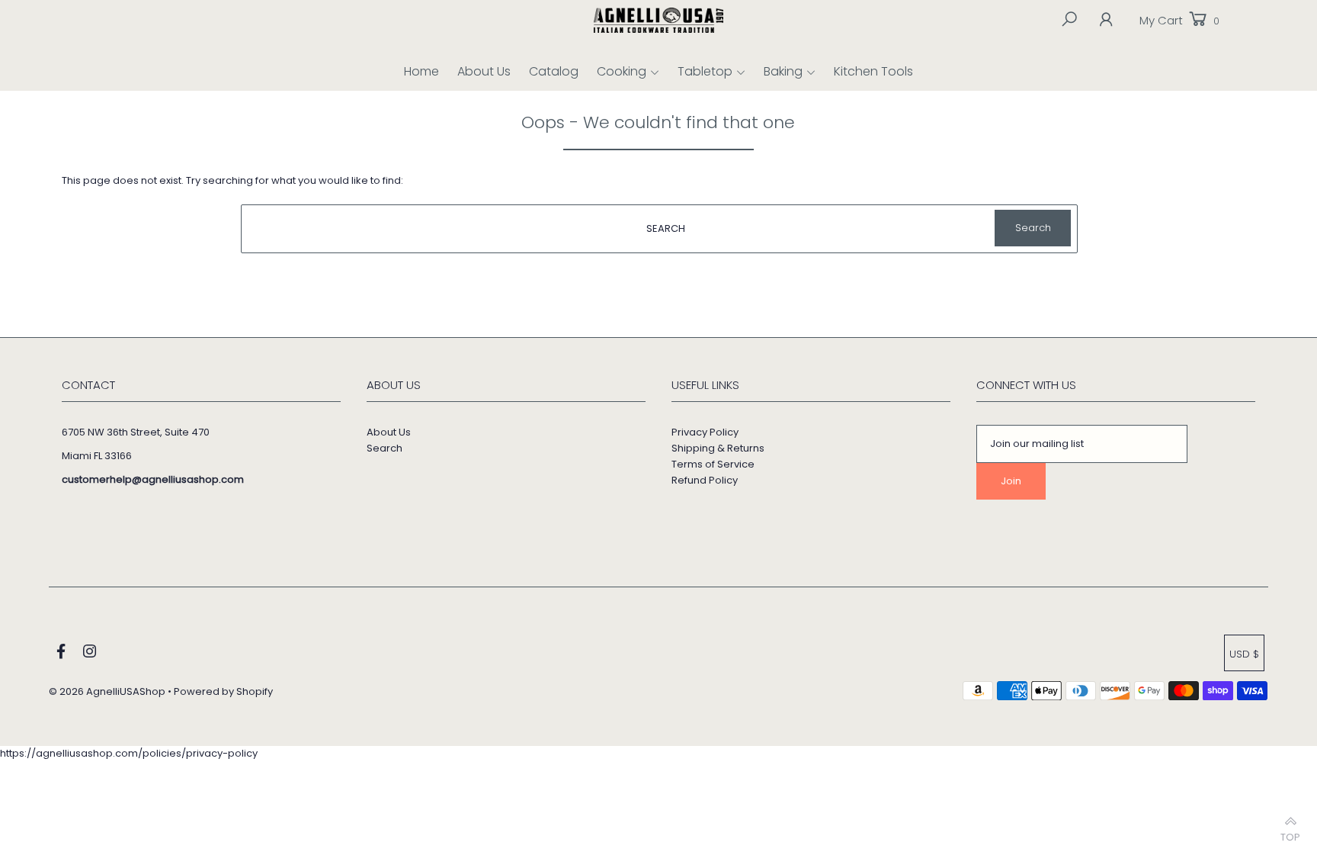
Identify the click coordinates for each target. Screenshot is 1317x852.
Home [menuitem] (421, 71)
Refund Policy (704, 480)
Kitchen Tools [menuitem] (873, 71)
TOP (1290, 833)
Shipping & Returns (717, 448)
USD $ (1244, 654)
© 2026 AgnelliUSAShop (107, 691)
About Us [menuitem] (484, 71)
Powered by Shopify (223, 691)
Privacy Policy (705, 432)
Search (384, 448)
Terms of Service (713, 464)
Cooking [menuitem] (621, 71)
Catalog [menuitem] (553, 71)
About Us (389, 432)
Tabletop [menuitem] (705, 71)
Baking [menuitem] (783, 71)
